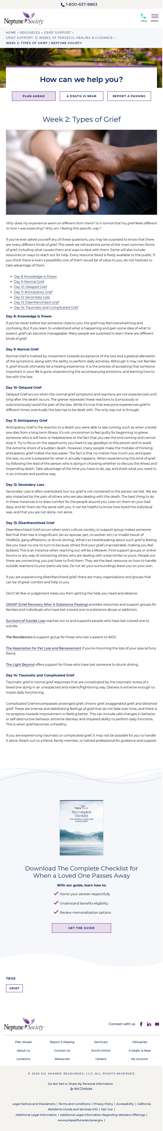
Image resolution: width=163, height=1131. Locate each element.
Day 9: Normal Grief (29, 282)
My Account (139, 1059)
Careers (100, 1059)
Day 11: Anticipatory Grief (33, 292)
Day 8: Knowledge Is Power (35, 276)
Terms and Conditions (74, 1104)
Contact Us (62, 1050)
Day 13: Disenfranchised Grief (36, 302)
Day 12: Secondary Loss (32, 297)
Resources (62, 1059)
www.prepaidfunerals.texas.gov (80, 1120)
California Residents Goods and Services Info (99, 1106)
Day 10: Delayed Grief (30, 287)
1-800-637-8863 (81, 4)
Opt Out (107, 1109)
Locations (23, 1059)
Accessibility (125, 1104)
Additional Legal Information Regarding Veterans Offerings (102, 1115)
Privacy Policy (103, 1104)
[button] (153, 17)
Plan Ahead (23, 1042)
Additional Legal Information (36, 1115)
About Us (23, 1050)
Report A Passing (62, 1042)
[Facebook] (141, 1024)
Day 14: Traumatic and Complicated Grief (46, 307)
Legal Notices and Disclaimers (33, 1104)
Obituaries (139, 1042)
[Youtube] (157, 1024)
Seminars (101, 1042)
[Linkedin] (149, 1024)
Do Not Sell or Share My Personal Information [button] (80, 1084)
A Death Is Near (140, 1050)
